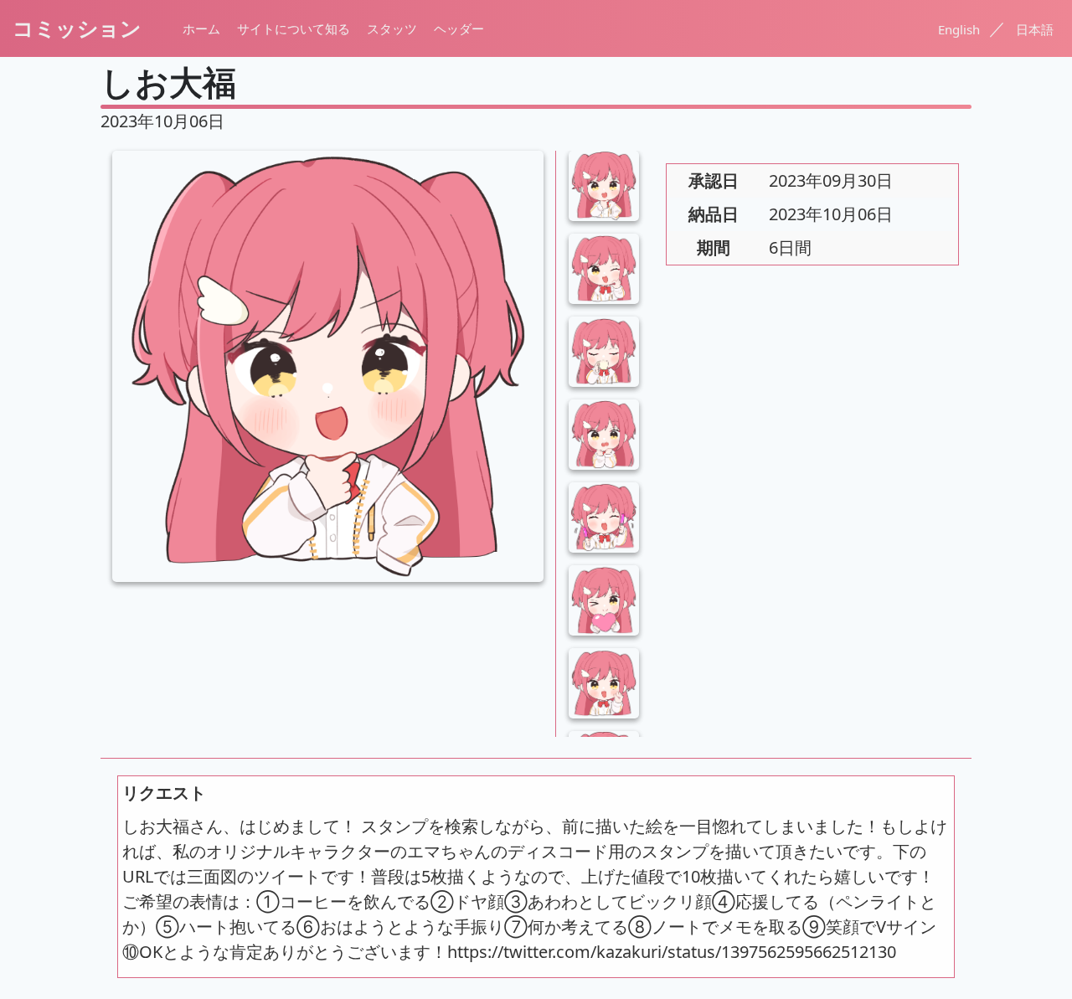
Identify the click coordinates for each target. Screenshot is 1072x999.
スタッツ (392, 28)
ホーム (201, 28)
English (960, 29)
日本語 (1035, 29)
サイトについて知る (293, 28)
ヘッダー (459, 28)
